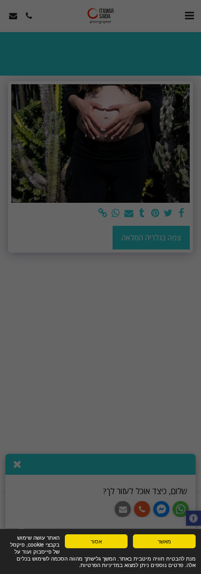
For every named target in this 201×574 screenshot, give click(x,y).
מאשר (164, 541)
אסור (96, 541)
